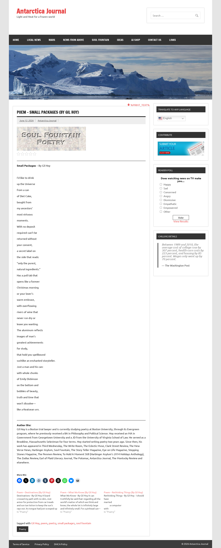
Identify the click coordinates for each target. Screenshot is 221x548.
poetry (52, 523)
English (167, 118)
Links (172, 40)
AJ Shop (135, 40)
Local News (34, 40)
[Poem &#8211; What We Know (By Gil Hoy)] (82, 502)
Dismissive (170, 199)
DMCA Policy (60, 544)
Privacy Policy (42, 544)
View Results (180, 221)
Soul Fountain (100, 40)
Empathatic (170, 203)
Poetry (22, 529)
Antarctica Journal (41, 11)
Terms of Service (21, 544)
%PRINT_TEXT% (140, 104)
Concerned (170, 192)
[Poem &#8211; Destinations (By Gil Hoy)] (38, 502)
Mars (52, 40)
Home (16, 40)
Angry (167, 196)
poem (44, 523)
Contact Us (154, 40)
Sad (166, 188)
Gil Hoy (35, 523)
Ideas (120, 40)
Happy (167, 184)
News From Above (73, 40)
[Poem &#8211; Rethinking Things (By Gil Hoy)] (125, 502)
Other (167, 211)
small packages (66, 523)
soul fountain (83, 523)
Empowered (170, 207)
